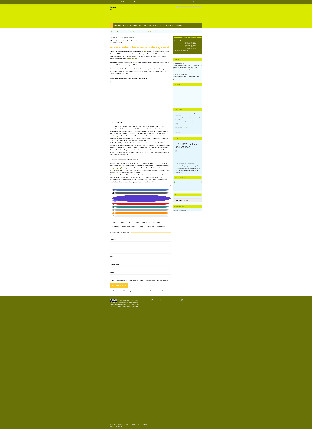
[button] (113, 190)
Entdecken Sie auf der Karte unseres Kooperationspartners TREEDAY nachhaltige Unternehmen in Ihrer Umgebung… (187, 164)
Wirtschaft (131, 37)
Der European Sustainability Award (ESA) (184, 65)
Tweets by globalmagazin (179, 210)
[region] (188, 186)
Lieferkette (136, 222)
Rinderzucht (114, 226)
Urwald (141, 226)
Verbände (126, 37)
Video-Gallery (147, 25)
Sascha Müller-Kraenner (128, 226)
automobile (114, 222)
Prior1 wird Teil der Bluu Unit (183, 131)
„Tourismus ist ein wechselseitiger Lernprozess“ (188, 117)
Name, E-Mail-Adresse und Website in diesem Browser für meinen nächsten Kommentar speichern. (140, 280)
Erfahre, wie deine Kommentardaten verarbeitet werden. (155, 291)
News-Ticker (117, 25)
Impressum (144, 424)
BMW (122, 222)
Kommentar (133, 25)
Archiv (134, 1)
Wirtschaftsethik (161, 226)
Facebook (195, 2)
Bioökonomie (170, 25)
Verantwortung (150, 226)
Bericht (144, 51)
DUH (128, 222)
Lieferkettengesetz (115, 136)
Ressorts (125, 25)
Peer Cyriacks (146, 222)
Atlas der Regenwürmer (182, 127)
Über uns (112, 1)
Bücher (162, 25)
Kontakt (117, 1)
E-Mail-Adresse (114, 264)
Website (112, 272)
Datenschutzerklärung (116, 426)
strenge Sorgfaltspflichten (118, 168)
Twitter (198, 2)
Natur (121, 37)
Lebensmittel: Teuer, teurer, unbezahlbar (186, 113)
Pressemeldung (132, 58)
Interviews (179, 25)
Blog (140, 25)
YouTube (201, 2)
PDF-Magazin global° (126, 1)
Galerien (155, 25)
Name (112, 256)
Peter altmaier (157, 222)
